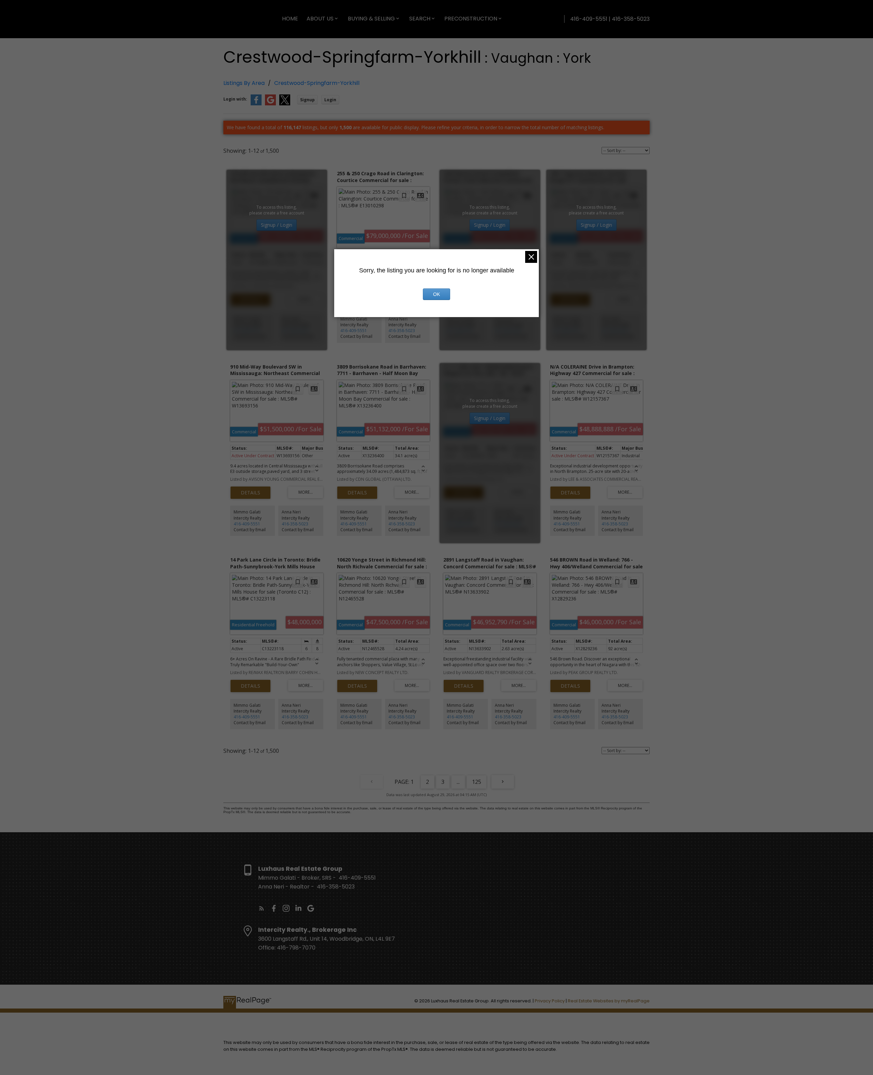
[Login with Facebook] (256, 104)
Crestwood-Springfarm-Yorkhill (316, 83)
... (458, 782)
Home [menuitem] (290, 19)
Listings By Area (244, 83)
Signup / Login (276, 225)
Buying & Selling (371, 19)
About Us (320, 19)
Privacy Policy (550, 1001)
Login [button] (330, 100)
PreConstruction (470, 19)
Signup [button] (307, 100)
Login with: (235, 99)
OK (436, 294)
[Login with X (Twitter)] (284, 104)
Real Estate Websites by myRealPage (609, 1001)
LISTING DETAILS (250, 300)
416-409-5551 (247, 330)
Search (419, 19)
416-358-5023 (295, 330)
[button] (261, 908)
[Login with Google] (270, 104)
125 (476, 782)
